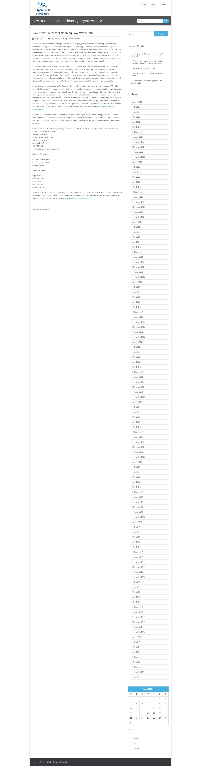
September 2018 (138, 577)
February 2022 (137, 372)
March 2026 (136, 127)
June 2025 (136, 172)
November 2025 (138, 147)
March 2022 (136, 367)
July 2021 (136, 407)
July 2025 (136, 167)
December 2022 (138, 322)
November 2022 (138, 327)
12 (142, 708)
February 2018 (137, 607)
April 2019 (136, 542)
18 (136, 713)
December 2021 (138, 382)
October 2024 (137, 212)
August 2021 (137, 402)
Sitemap (135, 749)
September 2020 (138, 457)
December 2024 (138, 202)
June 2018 (136, 587)
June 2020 (136, 472)
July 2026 (136, 107)
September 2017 (138, 632)
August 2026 (137, 102)
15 (160, 708)
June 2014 (136, 677)
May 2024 (136, 237)
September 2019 (138, 517)
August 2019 (137, 522)
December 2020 (138, 442)
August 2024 (137, 222)
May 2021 (136, 417)
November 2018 (138, 567)
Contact (163, 4)
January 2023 (137, 317)
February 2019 (137, 552)
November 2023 (138, 267)
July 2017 (136, 642)
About (153, 4)
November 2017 (138, 622)
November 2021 (138, 387)
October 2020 (137, 452)
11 (136, 708)
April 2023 (136, 302)
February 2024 (137, 252)
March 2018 (136, 602)
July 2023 (136, 287)
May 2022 (136, 357)
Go (165, 21)
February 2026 (137, 132)
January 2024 (137, 257)
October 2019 (137, 512)
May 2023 (136, 297)
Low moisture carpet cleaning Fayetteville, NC (62, 33)
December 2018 (138, 562)
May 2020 (136, 477)
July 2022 (136, 347)
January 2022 (137, 377)
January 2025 (137, 197)
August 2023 (137, 282)
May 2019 (136, 537)
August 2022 (137, 342)
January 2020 (137, 497)
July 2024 (136, 227)
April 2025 (136, 182)
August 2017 (137, 637)
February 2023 (137, 312)
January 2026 (137, 137)
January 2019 (137, 557)
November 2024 (138, 207)
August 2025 (137, 162)
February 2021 (137, 432)
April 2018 (136, 597)
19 (142, 713)
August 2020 (137, 462)
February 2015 (137, 667)
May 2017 (136, 647)
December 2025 (138, 142)
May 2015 (136, 662)
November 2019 (138, 507)
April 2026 (136, 122)
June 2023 (136, 292)
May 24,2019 (39, 39)
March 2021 (136, 427)
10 (131, 708)
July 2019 (136, 527)
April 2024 (136, 242)
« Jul (129, 729)
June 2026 (136, 112)
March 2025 (136, 187)
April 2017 (136, 652)
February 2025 (137, 192)
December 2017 (138, 617)
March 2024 (136, 247)
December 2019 (138, 502)
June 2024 (136, 232)
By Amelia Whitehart (72, 39)
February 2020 (137, 492)
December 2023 (138, 262)
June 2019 (136, 532)
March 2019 (136, 547)
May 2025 (136, 177)
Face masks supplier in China (144, 68)
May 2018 (136, 592)
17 (131, 713)
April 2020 (136, 482)
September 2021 (138, 397)
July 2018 (136, 582)
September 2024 (138, 217)
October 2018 (137, 572)
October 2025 (137, 152)
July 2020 (136, 467)
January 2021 (137, 437)
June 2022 (136, 352)
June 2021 (136, 412)
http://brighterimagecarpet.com (80, 198)
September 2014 (138, 672)
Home (143, 4)
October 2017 (137, 627)
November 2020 (138, 447)
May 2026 (136, 117)
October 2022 (137, 332)
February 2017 (137, 657)
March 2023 (136, 307)
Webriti (65, 762)
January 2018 (137, 612)
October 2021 (137, 392)
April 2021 (136, 422)
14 (154, 708)
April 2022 (136, 362)
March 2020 (136, 487)
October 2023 (137, 272)
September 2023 (138, 277)
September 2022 (138, 337)
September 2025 (138, 157)
